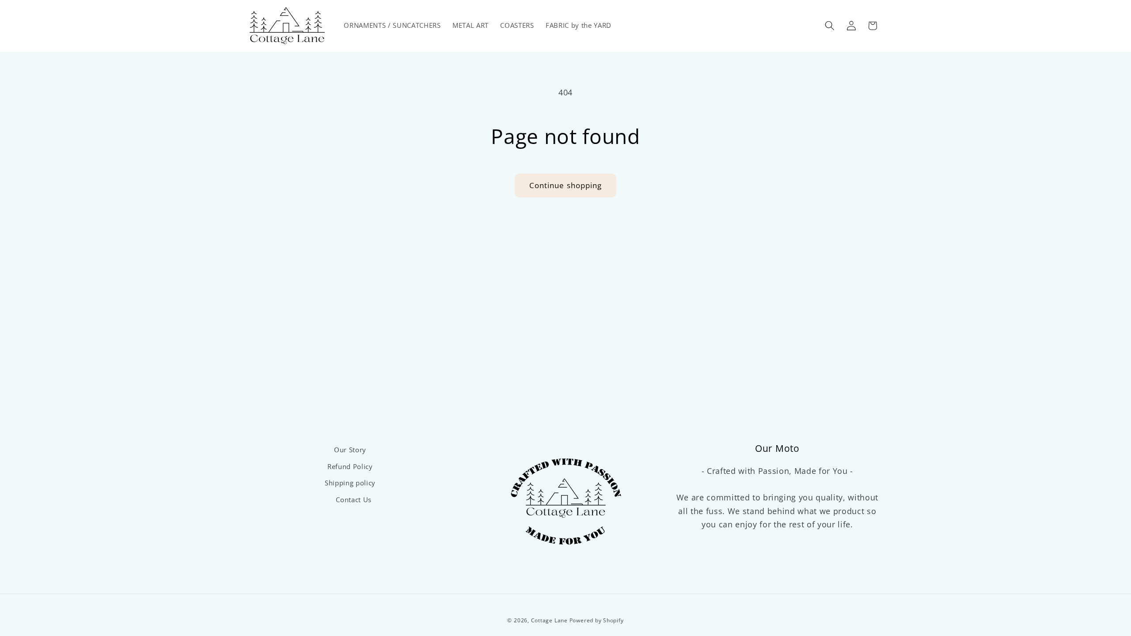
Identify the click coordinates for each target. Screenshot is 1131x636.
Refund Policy (350, 466)
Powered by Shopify (596, 620)
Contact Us (354, 499)
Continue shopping (565, 185)
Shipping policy (350, 483)
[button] (829, 25)
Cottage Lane (549, 620)
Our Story (350, 449)
